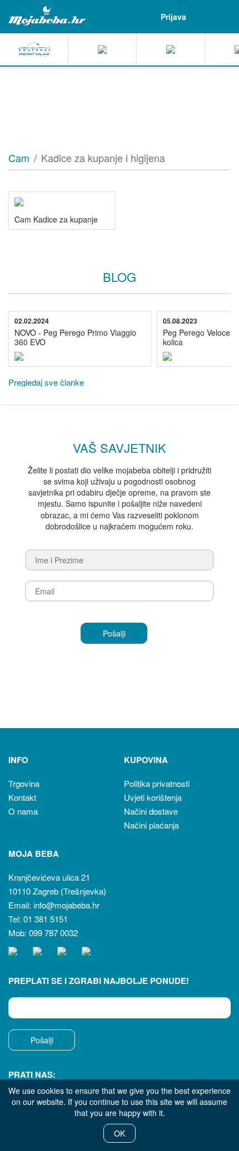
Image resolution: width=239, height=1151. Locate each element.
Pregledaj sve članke (46, 382)
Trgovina (23, 783)
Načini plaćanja (151, 825)
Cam (18, 157)
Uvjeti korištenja (153, 797)
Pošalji (42, 1040)
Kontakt (22, 797)
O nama (23, 811)
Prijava (173, 16)
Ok (119, 1133)
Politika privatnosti (157, 783)
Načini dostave (151, 811)
